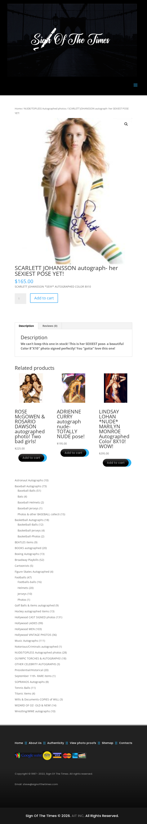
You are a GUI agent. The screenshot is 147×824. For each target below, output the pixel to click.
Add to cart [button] (31, 458)
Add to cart (44, 298)
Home (18, 108)
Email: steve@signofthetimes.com (36, 784)
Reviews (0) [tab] (49, 326)
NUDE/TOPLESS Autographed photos (45, 108)
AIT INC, (77, 815)
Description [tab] (26, 326)
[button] (126, 124)
